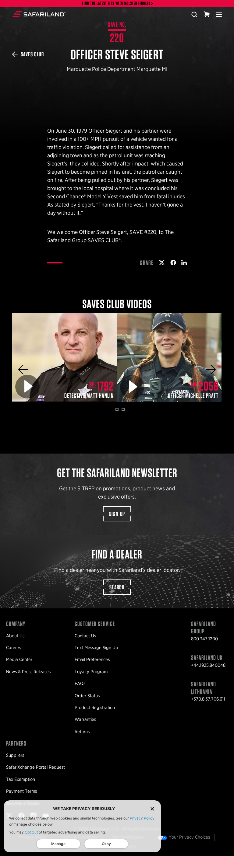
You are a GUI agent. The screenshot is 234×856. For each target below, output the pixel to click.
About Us (15, 636)
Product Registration (95, 707)
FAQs (80, 683)
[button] (23, 369)
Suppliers (15, 755)
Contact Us (85, 636)
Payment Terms (21, 791)
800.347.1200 (204, 639)
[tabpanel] (64, 357)
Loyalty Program (91, 671)
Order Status (87, 695)
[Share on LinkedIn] (184, 262)
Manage (58, 843)
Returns (82, 731)
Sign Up (117, 513)
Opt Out (31, 832)
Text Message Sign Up (96, 647)
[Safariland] (39, 14)
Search (117, 587)
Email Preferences (92, 659)
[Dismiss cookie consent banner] (152, 808)
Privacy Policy (142, 818)
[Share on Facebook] (173, 262)
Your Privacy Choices (189, 837)
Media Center (19, 659)
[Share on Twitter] (162, 262)
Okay (106, 843)
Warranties (85, 719)
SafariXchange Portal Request (35, 767)
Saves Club (32, 54)
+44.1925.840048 (208, 665)
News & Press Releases (28, 671)
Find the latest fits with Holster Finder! (116, 3)
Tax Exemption (20, 779)
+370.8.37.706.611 (208, 699)
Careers (13, 647)
